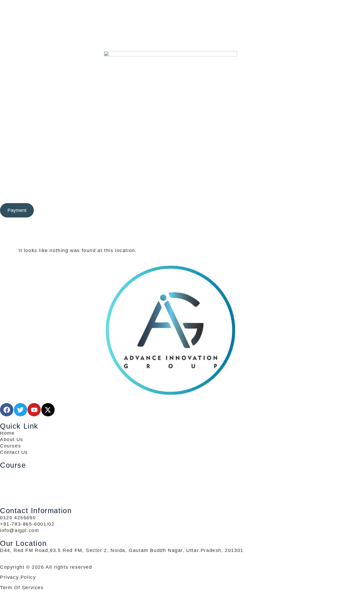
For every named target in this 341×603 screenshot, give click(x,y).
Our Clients (173, 193)
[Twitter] (170, 22)
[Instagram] (170, 41)
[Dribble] (170, 35)
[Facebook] (170, 16)
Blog (199, 193)
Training (142, 193)
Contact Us (242, 193)
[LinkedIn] (170, 29)
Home (92, 193)
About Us (217, 193)
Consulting (112, 193)
